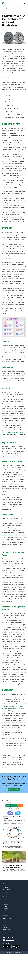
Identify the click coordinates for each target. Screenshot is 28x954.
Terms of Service (6, 889)
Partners (4, 931)
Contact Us (5, 892)
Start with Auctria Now (14, 789)
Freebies (4, 920)
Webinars (4, 923)
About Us (4, 885)
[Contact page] (11, 937)
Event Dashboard (6, 911)
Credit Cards (5, 908)
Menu (22, 3)
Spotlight (4, 925)
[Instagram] (6, 937)
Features (4, 899)
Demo (4, 901)
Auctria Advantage (6, 887)
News (4, 932)
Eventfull (22, 755)
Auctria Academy (6, 929)
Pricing (4, 902)
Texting (4, 910)
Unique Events (5, 927)
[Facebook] (4, 937)
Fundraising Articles (6, 7)
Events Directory (6, 921)
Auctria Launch (6, 906)
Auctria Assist (5, 904)
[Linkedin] (9, 937)
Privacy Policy (5, 891)
